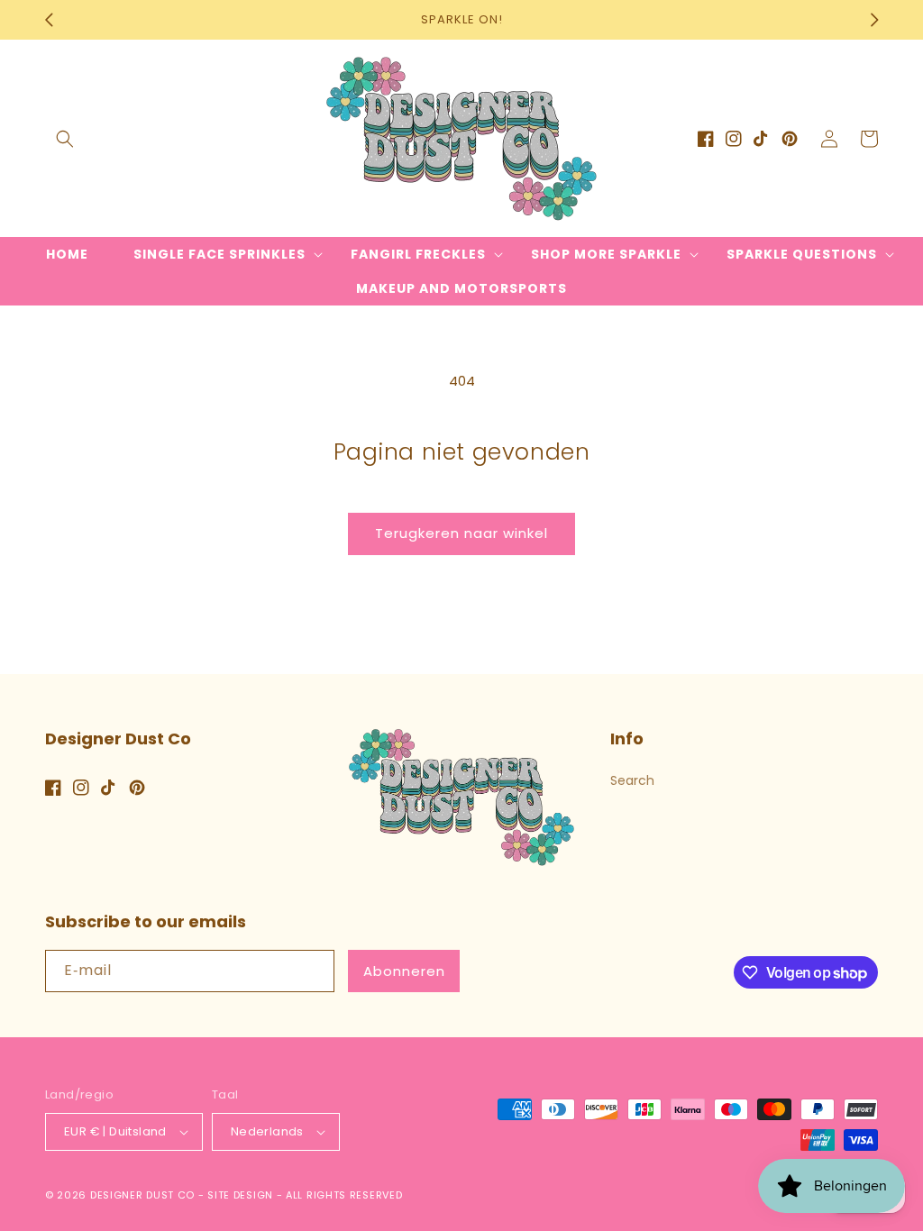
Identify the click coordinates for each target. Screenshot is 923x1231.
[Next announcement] (874, 20)
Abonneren (404, 971)
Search (632, 780)
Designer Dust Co (142, 1195)
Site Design (240, 1195)
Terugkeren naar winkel (461, 533)
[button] (65, 139)
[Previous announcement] (49, 20)
